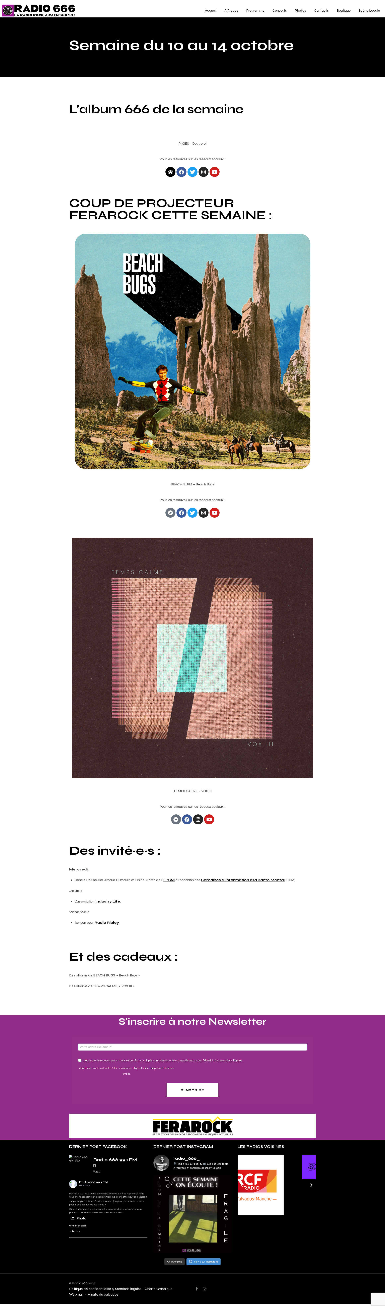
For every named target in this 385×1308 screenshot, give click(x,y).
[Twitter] (192, 172)
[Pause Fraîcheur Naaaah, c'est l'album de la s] (192, 1214)
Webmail (76, 1294)
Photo (81, 1218)
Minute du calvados (102, 1294)
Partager (76, 1231)
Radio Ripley (106, 922)
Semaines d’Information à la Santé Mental (243, 880)
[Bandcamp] (170, 513)
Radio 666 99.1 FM (93, 1182)
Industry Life (107, 901)
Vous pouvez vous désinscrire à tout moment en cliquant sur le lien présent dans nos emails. (126, 1071)
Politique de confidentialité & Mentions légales (105, 1289)
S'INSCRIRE (192, 1090)
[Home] (170, 172)
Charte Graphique (158, 1289)
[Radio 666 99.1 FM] (79, 1158)
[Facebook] (181, 513)
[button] (242, 1185)
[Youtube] (215, 513)
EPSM (169, 880)
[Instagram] (204, 172)
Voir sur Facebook (77, 1225)
